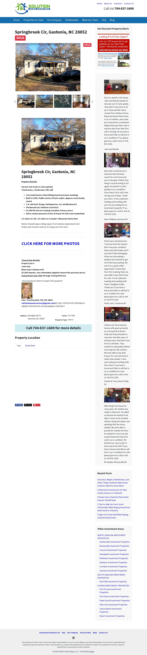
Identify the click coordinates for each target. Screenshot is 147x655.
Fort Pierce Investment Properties (114, 596)
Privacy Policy (85, 632)
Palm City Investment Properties (113, 604)
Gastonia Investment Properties (113, 570)
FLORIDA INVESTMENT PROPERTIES (113, 585)
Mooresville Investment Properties (114, 546)
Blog (112, 20)
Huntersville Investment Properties (114, 541)
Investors (118, 3)
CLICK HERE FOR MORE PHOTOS (50, 244)
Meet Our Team (90, 20)
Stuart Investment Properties (112, 616)
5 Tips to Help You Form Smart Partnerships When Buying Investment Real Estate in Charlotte (113, 507)
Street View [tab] (30, 345)
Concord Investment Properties (113, 550)
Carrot (91, 651)
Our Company (54, 20)
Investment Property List (49, 632)
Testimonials (71, 20)
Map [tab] (19, 345)
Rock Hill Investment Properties (113, 581)
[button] (15, 102)
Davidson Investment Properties (113, 562)
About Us (108, 3)
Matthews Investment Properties (113, 558)
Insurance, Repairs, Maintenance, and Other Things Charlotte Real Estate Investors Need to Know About (113, 482)
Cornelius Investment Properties (113, 566)
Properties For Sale (33, 20)
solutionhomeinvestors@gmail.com (37, 303)
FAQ (104, 20)
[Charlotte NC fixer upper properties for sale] (113, 50)
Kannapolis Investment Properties (114, 554)
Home (99, 3)
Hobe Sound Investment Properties (114, 600)
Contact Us (129, 3)
